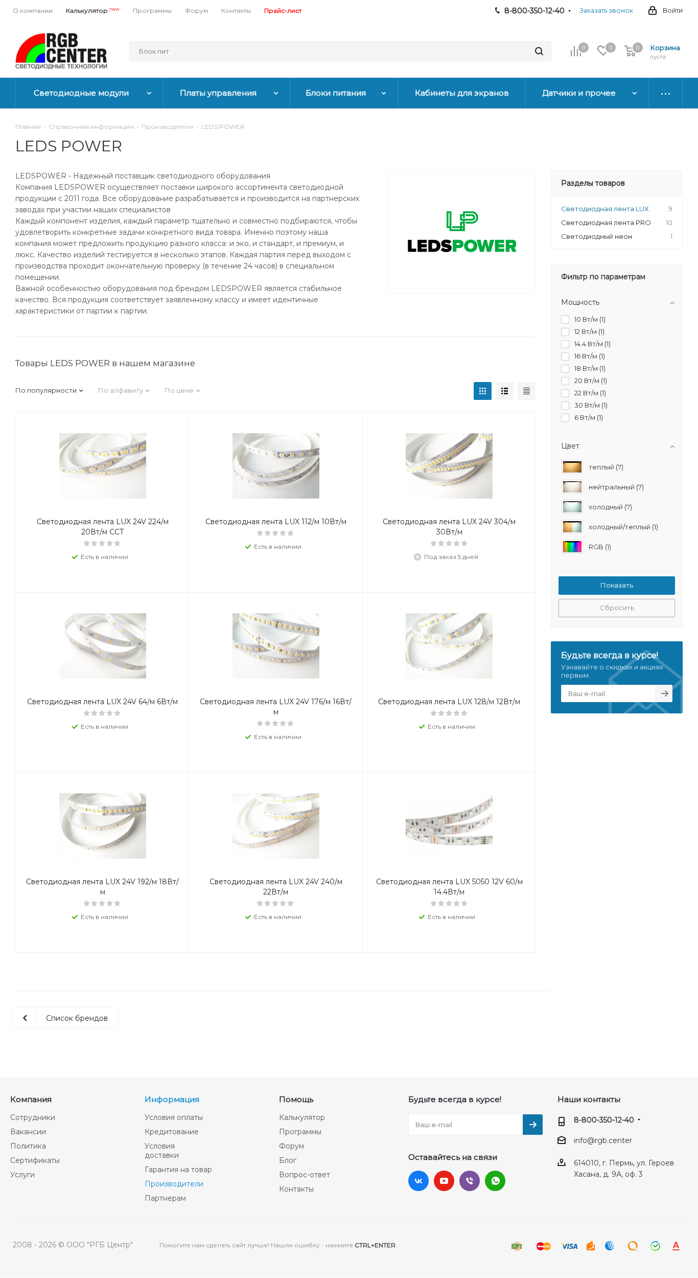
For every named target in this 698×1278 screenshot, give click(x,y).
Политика (28, 1146)
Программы (300, 1131)
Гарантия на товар (178, 1169)
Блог (287, 1160)
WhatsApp (495, 1181)
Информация (172, 1099)
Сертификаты (35, 1160)
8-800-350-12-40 (604, 1120)
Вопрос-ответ (304, 1174)
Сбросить (617, 607)
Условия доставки (162, 1150)
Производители (174, 1184)
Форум (291, 1146)
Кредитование (172, 1131)
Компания (31, 1099)
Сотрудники (32, 1117)
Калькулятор (302, 1117)
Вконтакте (418, 1181)
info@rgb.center (603, 1140)
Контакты (296, 1189)
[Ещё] (666, 93)
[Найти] (539, 51)
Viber (469, 1181)
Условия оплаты (174, 1117)
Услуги (22, 1174)
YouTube (444, 1181)
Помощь (296, 1099)
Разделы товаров (593, 183)
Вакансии (28, 1131)
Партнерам (165, 1198)
